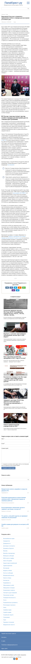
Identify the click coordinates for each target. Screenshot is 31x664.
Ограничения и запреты (9, 590)
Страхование (6, 617)
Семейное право (7, 610)
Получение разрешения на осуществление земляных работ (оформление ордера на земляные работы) (13, 499)
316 (5, 140)
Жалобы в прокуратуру (9, 553)
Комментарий (4, 448)
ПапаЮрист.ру (13, 2)
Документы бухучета (8, 548)
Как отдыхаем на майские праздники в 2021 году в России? (15, 357)
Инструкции (6, 568)
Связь (4, 607)
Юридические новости (9, 624)
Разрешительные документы (7, 502)
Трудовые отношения (6, 511)
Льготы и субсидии (8, 573)
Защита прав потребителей (10, 563)
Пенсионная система (8, 595)
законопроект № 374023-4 (19, 193)
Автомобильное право (8, 538)
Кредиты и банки (7, 570)
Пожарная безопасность (9, 597)
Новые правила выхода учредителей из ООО (11, 425)
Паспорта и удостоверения (10, 592)
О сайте (3, 641)
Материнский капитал (8, 575)
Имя (2, 438)
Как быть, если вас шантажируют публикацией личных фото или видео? (15, 335)
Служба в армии (4, 528)
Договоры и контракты (9, 546)
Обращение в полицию (9, 587)
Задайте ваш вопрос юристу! (8, 633)
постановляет (10, 164)
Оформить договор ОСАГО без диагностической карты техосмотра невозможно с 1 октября (14, 402)
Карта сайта (4, 648)
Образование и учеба (8, 585)
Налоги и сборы (7, 578)
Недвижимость (4, 492)
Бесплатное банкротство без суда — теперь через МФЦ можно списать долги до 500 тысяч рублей (15, 379)
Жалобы (5, 550)
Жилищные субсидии (8, 555)
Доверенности (7, 543)
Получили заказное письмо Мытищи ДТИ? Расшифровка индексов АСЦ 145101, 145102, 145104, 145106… (14, 313)
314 (2, 140)
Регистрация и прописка (9, 605)
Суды (15, 22)
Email (3, 443)
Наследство (6, 580)
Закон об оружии (7, 560)
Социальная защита (8, 614)
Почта (4, 600)
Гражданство (6, 541)
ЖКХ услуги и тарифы (8, 558)
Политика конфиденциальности (9, 644)
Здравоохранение (7, 565)
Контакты (3, 637)
